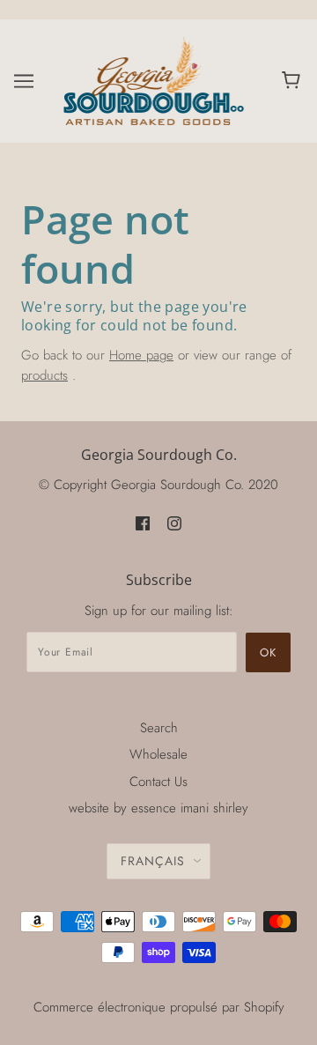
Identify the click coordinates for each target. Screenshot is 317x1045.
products (44, 375)
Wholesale (158, 754)
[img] (142, 523)
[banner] (155, 79)
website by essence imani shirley (158, 808)
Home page (141, 355)
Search (159, 727)
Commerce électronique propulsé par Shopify (158, 1007)
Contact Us (158, 781)
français (153, 861)
